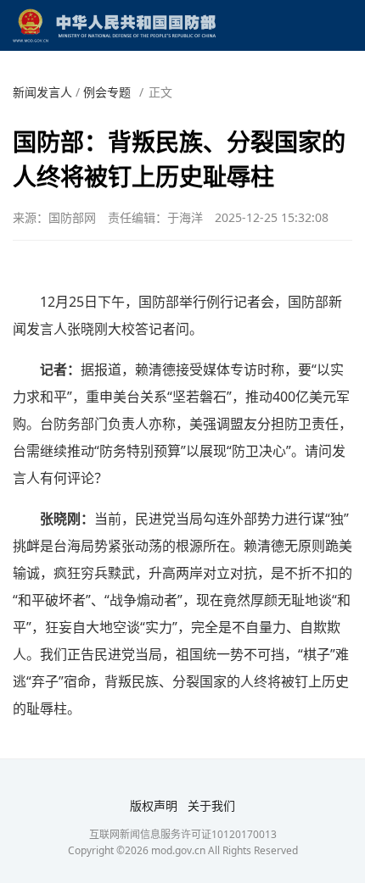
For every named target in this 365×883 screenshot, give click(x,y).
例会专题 (107, 92)
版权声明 (153, 805)
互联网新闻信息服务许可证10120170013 (183, 834)
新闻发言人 (42, 92)
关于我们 (211, 805)
